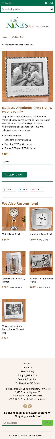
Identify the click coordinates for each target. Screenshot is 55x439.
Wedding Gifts (17, 37)
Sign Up (47, 422)
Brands (27, 363)
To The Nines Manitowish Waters (28, 435)
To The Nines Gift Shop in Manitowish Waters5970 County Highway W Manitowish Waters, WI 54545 (28, 392)
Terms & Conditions (28, 379)
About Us (27, 367)
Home (4, 37)
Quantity (5, 161)
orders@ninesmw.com (35, 399)
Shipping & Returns (27, 375)
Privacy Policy (27, 371)
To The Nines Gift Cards (27, 383)
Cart (50, 2)
